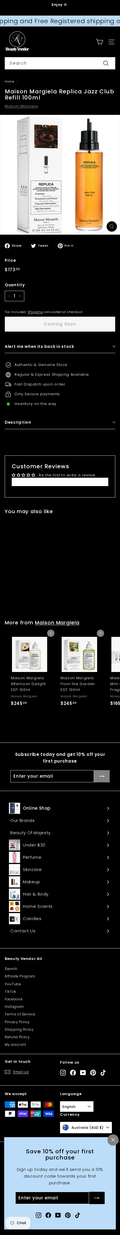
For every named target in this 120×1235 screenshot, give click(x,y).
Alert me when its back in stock (39, 346)
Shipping (35, 312)
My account (15, 1044)
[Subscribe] (97, 1198)
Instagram (14, 1006)
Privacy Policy (17, 1022)
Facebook (14, 999)
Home (9, 81)
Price (10, 260)
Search (11, 968)
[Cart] (99, 42)
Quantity (15, 285)
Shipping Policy (19, 1029)
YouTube (13, 984)
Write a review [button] (59, 481)
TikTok (10, 991)
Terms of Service (20, 1014)
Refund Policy (17, 1037)
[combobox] (60, 63)
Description (18, 422)
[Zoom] (112, 226)
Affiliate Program (20, 976)
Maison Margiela (21, 106)
